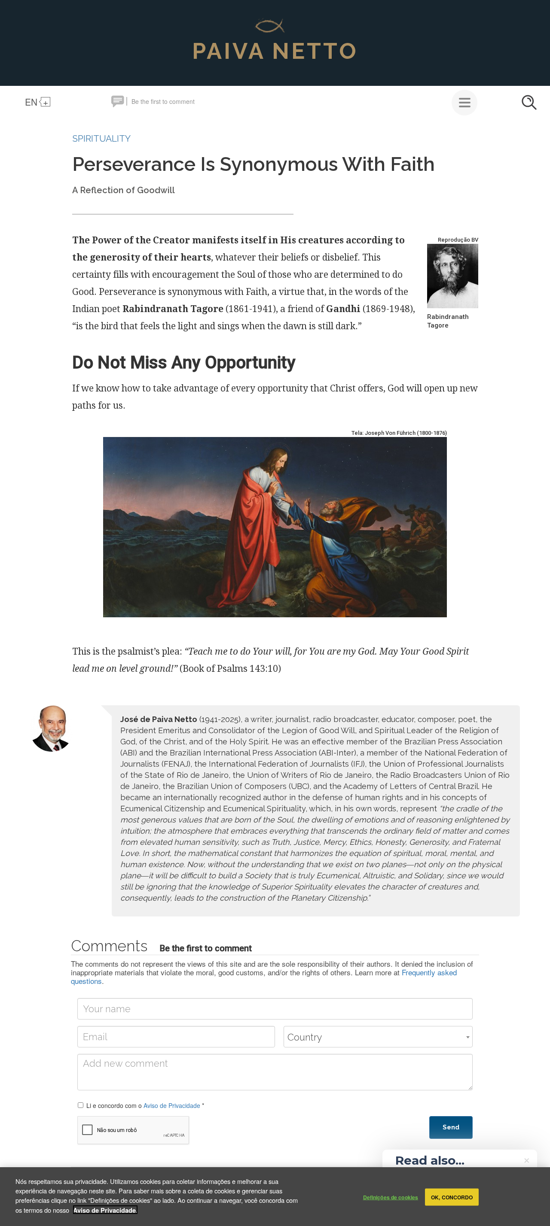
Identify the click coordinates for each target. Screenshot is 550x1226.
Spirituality (101, 138)
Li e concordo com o (145, 1105)
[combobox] (378, 1036)
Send (451, 1127)
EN (31, 101)
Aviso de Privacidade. (105, 1209)
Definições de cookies (391, 1197)
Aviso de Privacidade (172, 1105)
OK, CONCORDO (452, 1197)
